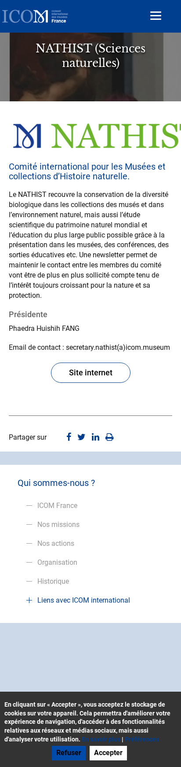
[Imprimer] (109, 438)
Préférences (142, 739)
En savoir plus (101, 739)
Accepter (108, 752)
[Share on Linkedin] (95, 438)
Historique (53, 581)
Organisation (57, 562)
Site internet (90, 372)
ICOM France (57, 505)
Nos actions (55, 543)
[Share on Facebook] (68, 438)
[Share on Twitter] (81, 438)
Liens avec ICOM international (83, 600)
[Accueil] (35, 16)
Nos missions (58, 524)
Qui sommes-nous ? (56, 483)
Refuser (68, 752)
